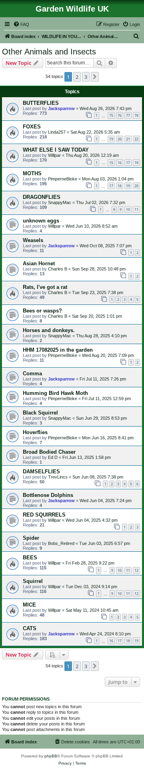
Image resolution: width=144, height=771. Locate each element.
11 (136, 209)
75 (111, 115)
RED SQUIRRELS (44, 515)
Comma (32, 373)
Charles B (57, 268)
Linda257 (57, 132)
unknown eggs (41, 221)
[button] (95, 77)
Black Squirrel (40, 413)
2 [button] (77, 76)
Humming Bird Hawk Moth (55, 393)
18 (136, 162)
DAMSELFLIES (41, 472)
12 (136, 570)
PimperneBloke (62, 178)
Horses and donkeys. (49, 330)
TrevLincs (58, 477)
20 (120, 139)
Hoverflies (35, 432)
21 (128, 139)
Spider (31, 538)
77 (128, 115)
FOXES (32, 127)
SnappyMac (59, 202)
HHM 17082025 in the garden (58, 350)
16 (120, 162)
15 (111, 162)
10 (128, 209)
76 (120, 115)
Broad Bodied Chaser (49, 452)
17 (128, 162)
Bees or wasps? (42, 311)
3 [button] (85, 76)
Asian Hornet (39, 263)
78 (136, 115)
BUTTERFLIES (41, 103)
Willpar (54, 155)
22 (136, 139)
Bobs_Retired (61, 543)
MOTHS (32, 173)
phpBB (50, 756)
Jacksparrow (61, 108)
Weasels (33, 240)
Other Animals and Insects (49, 51)
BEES (30, 558)
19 (111, 139)
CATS (29, 628)
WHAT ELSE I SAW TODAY (56, 150)
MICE (29, 605)
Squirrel (33, 581)
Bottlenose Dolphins (48, 495)
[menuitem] (21, 24)
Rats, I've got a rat (45, 287)
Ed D (53, 457)
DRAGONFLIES (41, 197)
